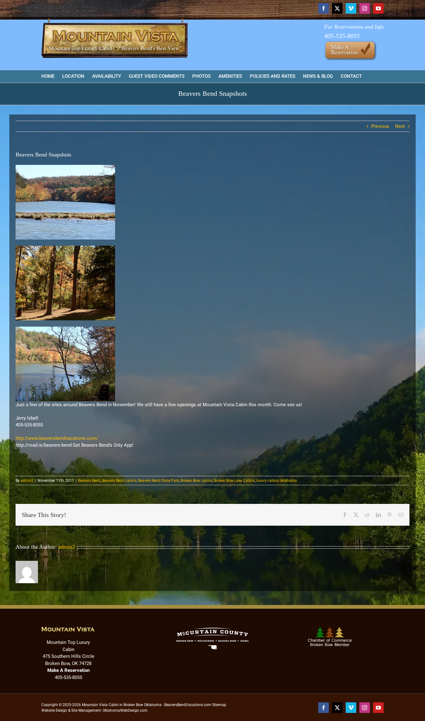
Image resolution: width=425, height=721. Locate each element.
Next (400, 126)
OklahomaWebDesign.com (125, 710)
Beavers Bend (89, 480)
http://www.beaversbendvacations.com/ (57, 438)
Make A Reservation (68, 670)
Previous (380, 126)
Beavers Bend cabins (119, 480)
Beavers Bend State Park (158, 480)
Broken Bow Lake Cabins (234, 480)
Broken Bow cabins (196, 480)
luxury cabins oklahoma (276, 480)
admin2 (27, 480)
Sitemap (219, 705)
